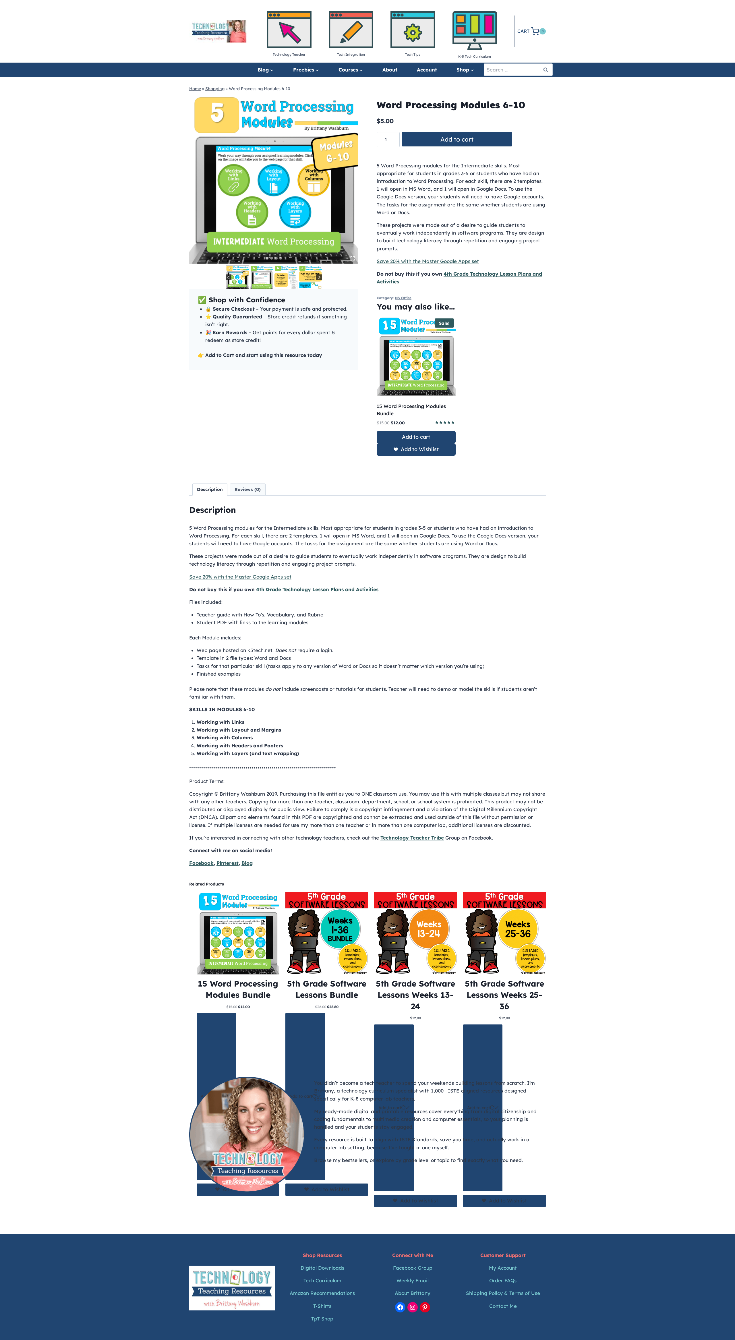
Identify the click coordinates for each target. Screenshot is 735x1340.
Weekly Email (412, 1280)
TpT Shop (322, 1319)
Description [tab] (210, 489)
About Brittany (412, 1293)
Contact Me (503, 1306)
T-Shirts (322, 1306)
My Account (503, 1268)
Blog (247, 863)
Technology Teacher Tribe (412, 838)
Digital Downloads (322, 1268)
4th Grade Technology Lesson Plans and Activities (317, 589)
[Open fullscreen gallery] (352, 258)
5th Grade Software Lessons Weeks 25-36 (504, 995)
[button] (237, 277)
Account (427, 69)
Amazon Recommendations (322, 1293)
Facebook (201, 863)
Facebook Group (412, 1268)
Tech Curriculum (322, 1280)
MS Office (403, 298)
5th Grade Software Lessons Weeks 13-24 (415, 995)
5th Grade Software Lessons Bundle (326, 989)
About (389, 69)
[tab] (267, 258)
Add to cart (456, 139)
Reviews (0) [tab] (248, 489)
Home (195, 88)
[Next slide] (319, 277)
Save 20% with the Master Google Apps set (428, 261)
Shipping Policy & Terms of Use (503, 1293)
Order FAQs (503, 1280)
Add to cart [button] (416, 437)
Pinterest (227, 863)
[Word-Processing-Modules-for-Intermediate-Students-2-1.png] (273, 179)
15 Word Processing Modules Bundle (238, 989)
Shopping (215, 88)
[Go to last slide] (229, 277)
